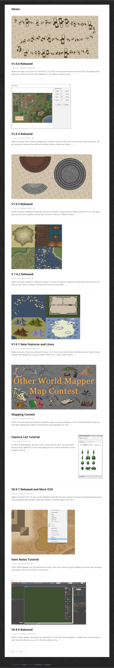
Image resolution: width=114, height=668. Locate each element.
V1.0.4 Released (22, 134)
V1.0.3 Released (22, 204)
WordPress (38, 664)
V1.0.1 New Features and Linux (32, 344)
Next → (22, 651)
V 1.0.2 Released (22, 274)
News (15, 9)
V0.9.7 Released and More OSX (32, 489)
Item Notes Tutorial (25, 559)
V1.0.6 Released (22, 64)
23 (39, 349)
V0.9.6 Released (22, 629)
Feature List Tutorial (25, 437)
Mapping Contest (23, 414)
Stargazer (48, 664)
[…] (71, 74)
